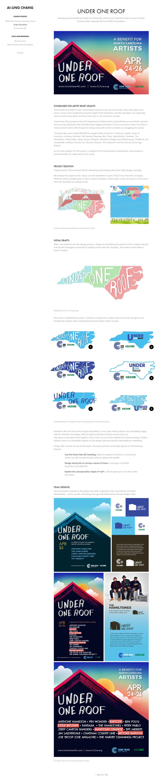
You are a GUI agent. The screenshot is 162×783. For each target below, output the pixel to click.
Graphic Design (20, 17)
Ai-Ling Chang (20, 7)
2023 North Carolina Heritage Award (20, 21)
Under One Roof (20, 24)
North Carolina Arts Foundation (20, 44)
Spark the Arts (20, 41)
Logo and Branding (20, 36)
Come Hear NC (20, 28)
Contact (20, 52)
